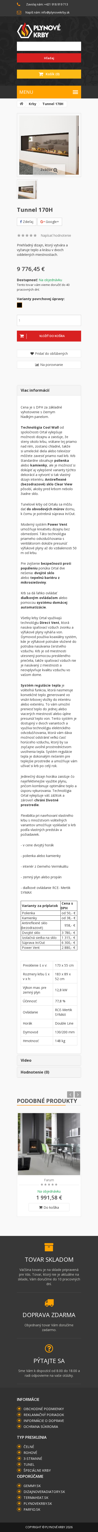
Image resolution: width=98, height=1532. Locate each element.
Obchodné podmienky (44, 1409)
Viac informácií (35, 390)
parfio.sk (32, 1509)
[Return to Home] (21, 104)
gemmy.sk (32, 1485)
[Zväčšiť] (49, 144)
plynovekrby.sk (38, 1503)
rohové (30, 1452)
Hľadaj (49, 58)
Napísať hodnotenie (56, 235)
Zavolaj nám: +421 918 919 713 (47, 4)
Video (26, 1060)
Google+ (52, 221)
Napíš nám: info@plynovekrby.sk (47, 12)
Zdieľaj (27, 221)
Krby (32, 104)
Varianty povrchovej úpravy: (41, 299)
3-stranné (33, 1458)
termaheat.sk (36, 1497)
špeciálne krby (37, 1470)
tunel (29, 1464)
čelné (29, 1446)
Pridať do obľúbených (51, 353)
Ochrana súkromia (41, 1426)
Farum (49, 1180)
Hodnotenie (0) (35, 1072)
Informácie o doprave (44, 1420)
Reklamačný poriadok (44, 1414)
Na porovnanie (51, 364)
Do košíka (51, 1207)
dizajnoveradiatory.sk (44, 1491)
